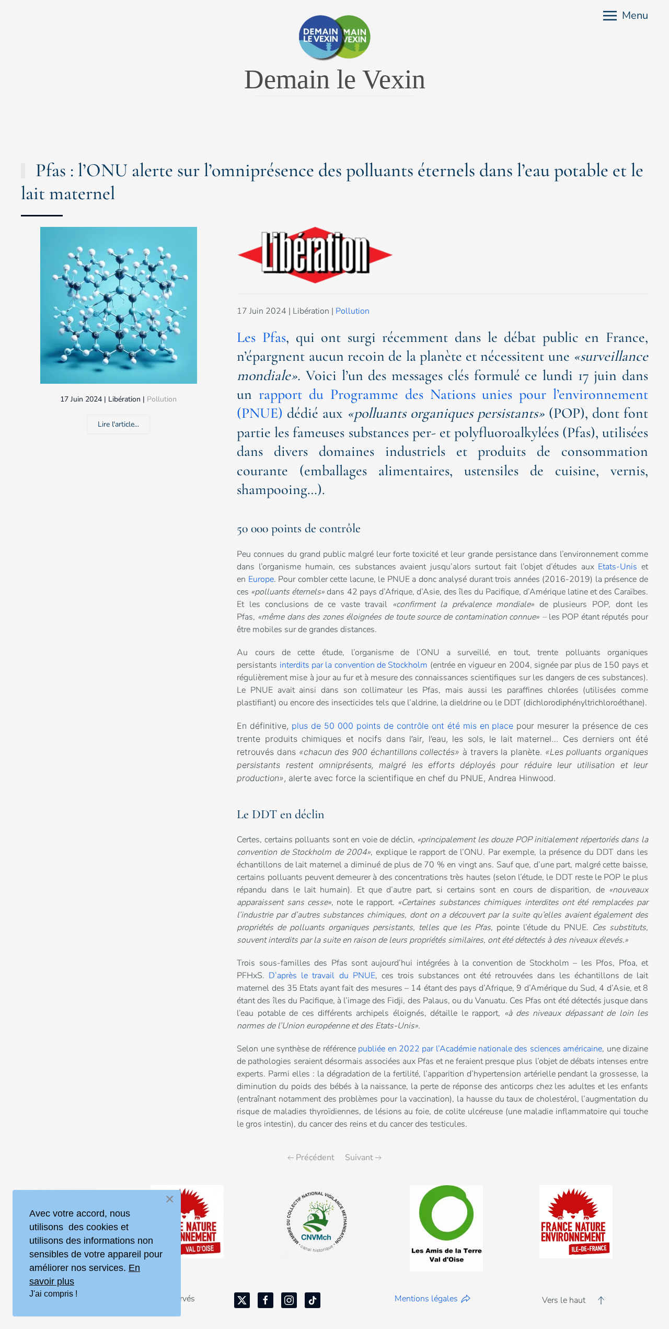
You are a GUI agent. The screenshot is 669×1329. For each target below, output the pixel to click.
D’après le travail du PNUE (322, 975)
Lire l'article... (118, 424)
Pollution (162, 399)
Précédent (315, 1157)
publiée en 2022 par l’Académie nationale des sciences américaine (480, 1049)
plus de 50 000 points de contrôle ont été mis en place (402, 725)
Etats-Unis (617, 566)
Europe (261, 579)
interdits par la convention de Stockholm (354, 665)
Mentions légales (426, 1298)
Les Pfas (261, 337)
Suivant (359, 1157)
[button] (625, 15)
